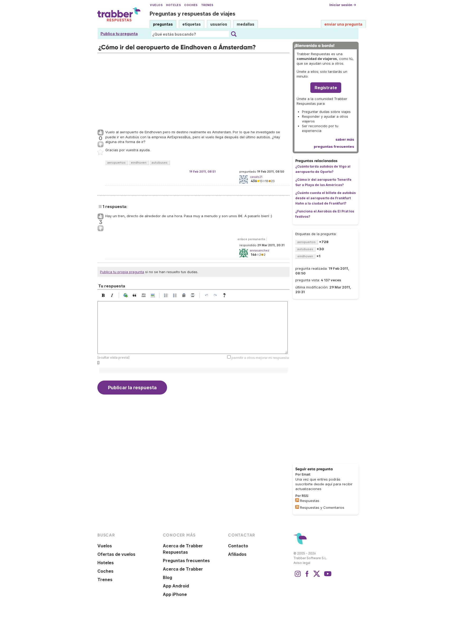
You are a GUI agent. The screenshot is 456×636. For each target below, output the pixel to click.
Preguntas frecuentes (186, 560)
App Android (176, 585)
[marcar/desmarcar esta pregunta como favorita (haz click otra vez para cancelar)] (100, 152)
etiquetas (191, 24)
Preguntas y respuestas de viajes (192, 14)
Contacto (238, 545)
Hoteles (173, 5)
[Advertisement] (193, 90)
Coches (190, 5)
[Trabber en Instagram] (297, 576)
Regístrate (326, 87)
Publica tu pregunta (119, 33)
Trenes (207, 5)
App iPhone (175, 594)
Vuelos (156, 5)
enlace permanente (251, 239)
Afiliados (237, 554)
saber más (344, 139)
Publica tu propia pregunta (122, 272)
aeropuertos (116, 162)
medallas (245, 24)
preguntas (163, 24)
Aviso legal (301, 563)
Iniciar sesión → (342, 5)
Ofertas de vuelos (116, 554)
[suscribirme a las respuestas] (297, 500)
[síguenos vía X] (316, 576)
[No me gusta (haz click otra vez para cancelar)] (100, 144)
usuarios (218, 24)
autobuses (160, 162)
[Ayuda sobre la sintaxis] (225, 295)
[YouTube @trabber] (327, 576)
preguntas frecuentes (334, 146)
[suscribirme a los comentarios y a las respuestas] (297, 507)
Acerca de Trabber (183, 569)
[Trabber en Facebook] (307, 576)
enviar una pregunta (343, 24)
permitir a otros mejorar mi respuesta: (260, 358)
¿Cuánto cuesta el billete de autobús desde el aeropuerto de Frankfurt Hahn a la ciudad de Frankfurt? (325, 198)
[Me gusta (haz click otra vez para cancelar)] (100, 133)
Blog (167, 577)
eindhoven (138, 162)
